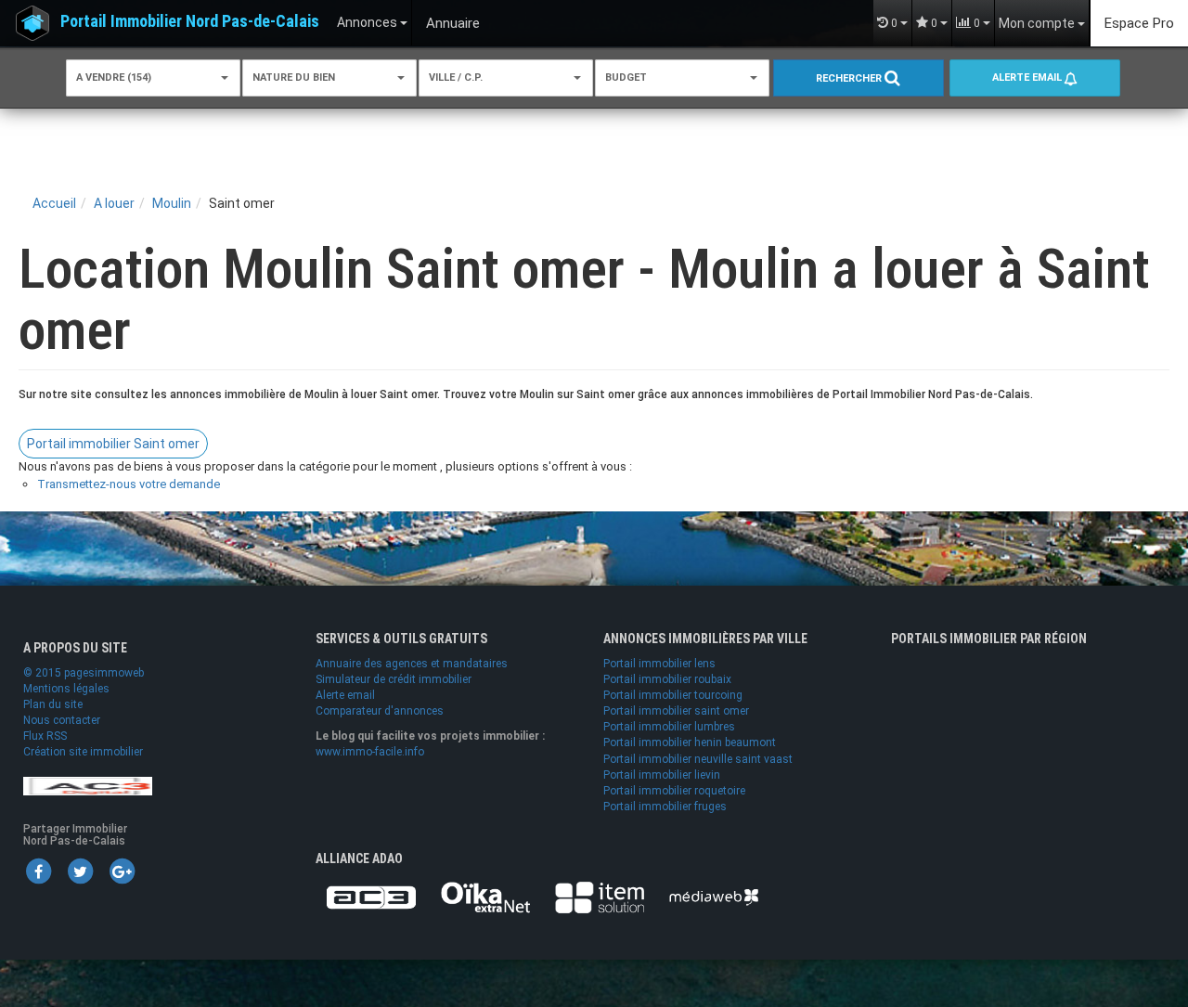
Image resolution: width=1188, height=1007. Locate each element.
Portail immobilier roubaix (667, 679)
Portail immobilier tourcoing (672, 695)
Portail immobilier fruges (665, 806)
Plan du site (53, 704)
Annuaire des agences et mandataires (412, 663)
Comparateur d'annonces (380, 710)
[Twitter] (80, 870)
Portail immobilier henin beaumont (689, 742)
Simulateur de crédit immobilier (393, 679)
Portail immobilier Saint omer (113, 443)
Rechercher (850, 78)
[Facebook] (38, 870)
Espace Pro (1139, 23)
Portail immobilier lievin (661, 774)
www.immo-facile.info (370, 751)
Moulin (171, 203)
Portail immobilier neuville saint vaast (698, 759)
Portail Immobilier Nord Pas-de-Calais (189, 21)
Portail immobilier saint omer (676, 710)
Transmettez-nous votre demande (128, 484)
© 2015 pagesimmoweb (83, 672)
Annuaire (453, 23)
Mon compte (1038, 23)
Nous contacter (61, 720)
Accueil (54, 203)
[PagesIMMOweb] (87, 785)
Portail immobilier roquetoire (674, 790)
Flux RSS (45, 735)
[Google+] (121, 870)
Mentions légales (66, 688)
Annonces (368, 22)
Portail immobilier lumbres (669, 726)
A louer (114, 203)
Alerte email (1028, 77)
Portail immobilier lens (659, 663)
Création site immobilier (83, 751)
